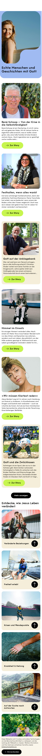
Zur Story (14, 145)
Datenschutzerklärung (9, 747)
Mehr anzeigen (21, 495)
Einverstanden (13, 752)
